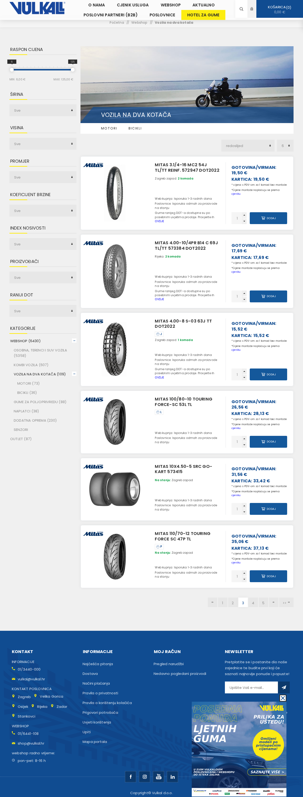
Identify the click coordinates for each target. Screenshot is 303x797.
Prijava (255, 4)
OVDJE (159, 221)
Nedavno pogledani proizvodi (180, 673)
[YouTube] (158, 776)
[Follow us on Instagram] (144, 776)
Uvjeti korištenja (97, 722)
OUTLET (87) (21, 438)
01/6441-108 (28, 733)
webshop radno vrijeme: (33, 753)
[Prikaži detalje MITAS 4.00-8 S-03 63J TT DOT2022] (115, 349)
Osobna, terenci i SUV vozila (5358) (40, 353)
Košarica (279, 9)
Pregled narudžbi (169, 663)
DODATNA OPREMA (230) (35, 420)
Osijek (23, 706)
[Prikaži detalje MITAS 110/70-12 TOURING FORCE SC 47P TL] (115, 556)
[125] (73, 70)
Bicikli (135, 128)
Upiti (87, 731)
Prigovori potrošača (100, 712)
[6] (12, 70)
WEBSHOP (20, 725)
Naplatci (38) (26, 411)
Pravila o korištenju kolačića (107, 702)
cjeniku (236, 194)
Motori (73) (28, 383)
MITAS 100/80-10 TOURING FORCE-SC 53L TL (183, 401)
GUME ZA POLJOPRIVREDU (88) (40, 401)
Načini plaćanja (96, 683)
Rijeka (42, 706)
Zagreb (24, 696)
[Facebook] (130, 776)
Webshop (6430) (25, 340)
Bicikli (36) (27, 392)
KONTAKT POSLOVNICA (32, 688)
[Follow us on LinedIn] (172, 776)
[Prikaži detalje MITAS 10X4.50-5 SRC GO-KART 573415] (115, 489)
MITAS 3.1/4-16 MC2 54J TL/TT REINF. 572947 (187, 167)
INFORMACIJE (23, 661)
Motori (109, 128)
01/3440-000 (29, 669)
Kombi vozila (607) (31, 364)
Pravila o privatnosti (100, 693)
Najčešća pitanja (98, 663)
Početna (117, 22)
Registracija (255, 13)
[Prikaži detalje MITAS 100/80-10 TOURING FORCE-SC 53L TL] (115, 422)
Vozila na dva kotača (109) (40, 374)
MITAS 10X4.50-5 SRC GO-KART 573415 (183, 469)
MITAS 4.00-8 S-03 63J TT (183, 323)
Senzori (21, 429)
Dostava (90, 673)
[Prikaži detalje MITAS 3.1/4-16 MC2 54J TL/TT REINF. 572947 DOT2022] (115, 193)
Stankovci (26, 716)
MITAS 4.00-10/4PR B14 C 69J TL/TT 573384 (186, 245)
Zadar (62, 706)
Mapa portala (95, 741)
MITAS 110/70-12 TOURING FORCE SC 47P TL (182, 536)
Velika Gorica (51, 696)
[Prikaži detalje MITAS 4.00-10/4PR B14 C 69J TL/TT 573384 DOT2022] (115, 271)
